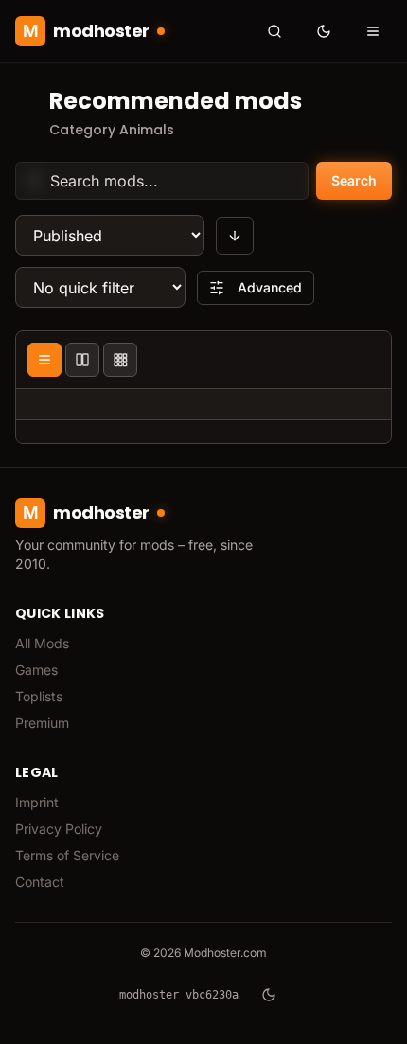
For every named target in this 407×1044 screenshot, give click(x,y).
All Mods (42, 643)
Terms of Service (67, 855)
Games (36, 670)
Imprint (37, 802)
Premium (42, 723)
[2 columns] (82, 360)
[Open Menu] (373, 31)
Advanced (270, 287)
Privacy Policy (58, 829)
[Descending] (235, 236)
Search (354, 180)
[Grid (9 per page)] (120, 360)
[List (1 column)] (44, 360)
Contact (39, 882)
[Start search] (274, 31)
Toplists (38, 696)
